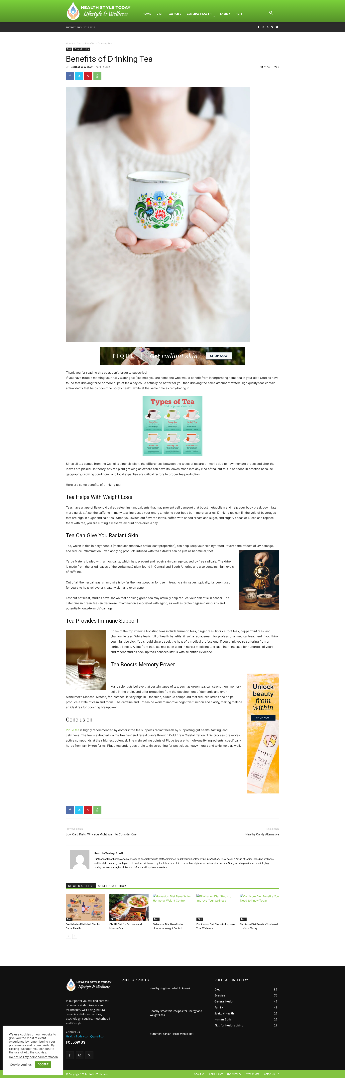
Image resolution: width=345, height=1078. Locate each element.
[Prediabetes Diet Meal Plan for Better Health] (85, 907)
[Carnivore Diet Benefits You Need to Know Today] (259, 907)
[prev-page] (68, 936)
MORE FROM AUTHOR (112, 886)
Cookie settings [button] (21, 1064)
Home (69, 43)
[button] (271, 14)
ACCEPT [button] (43, 1064)
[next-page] (74, 936)
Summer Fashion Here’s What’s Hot (171, 1033)
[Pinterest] (88, 76)
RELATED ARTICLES (80, 886)
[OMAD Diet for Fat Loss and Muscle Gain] (129, 907)
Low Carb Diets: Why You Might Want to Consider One (101, 834)
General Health (81, 49)
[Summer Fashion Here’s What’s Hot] (134, 1041)
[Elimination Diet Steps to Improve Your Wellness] (216, 907)
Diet (79, 43)
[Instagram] (263, 27)
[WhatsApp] (97, 76)
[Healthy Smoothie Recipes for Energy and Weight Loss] (134, 1018)
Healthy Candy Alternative (262, 834)
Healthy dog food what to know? (170, 988)
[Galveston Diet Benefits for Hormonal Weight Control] (172, 907)
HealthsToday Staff (81, 66)
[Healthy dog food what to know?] (134, 995)
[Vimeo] (272, 27)
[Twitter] (268, 27)
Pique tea (72, 730)
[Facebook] (258, 27)
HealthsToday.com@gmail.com (86, 1036)
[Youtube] (277, 27)
